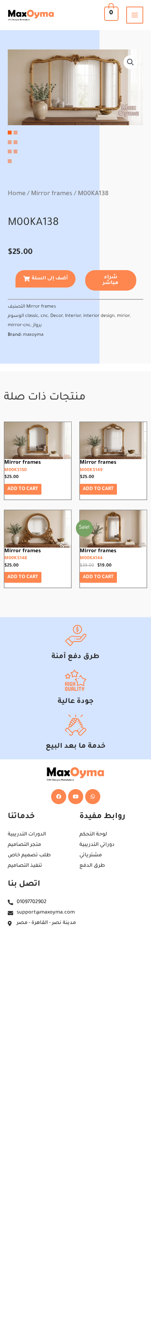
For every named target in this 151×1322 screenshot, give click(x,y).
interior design (99, 316)
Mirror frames (51, 194)
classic (31, 316)
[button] (130, 62)
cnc (44, 316)
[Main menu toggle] (134, 15)
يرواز (37, 325)
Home (17, 194)
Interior (73, 316)
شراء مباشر (110, 280)
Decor (56, 316)
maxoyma (33, 335)
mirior (123, 316)
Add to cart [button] (22, 489)
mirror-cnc (19, 325)
